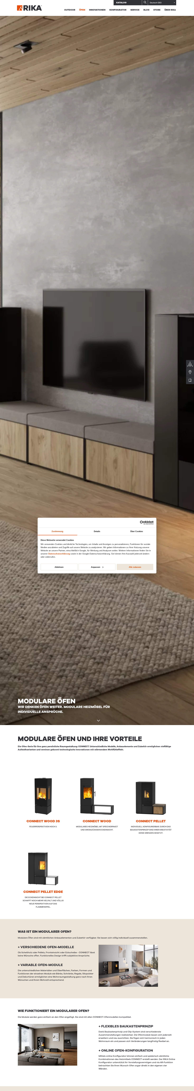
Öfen (82, 9)
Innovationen (97, 9)
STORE (156, 9)
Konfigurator (117, 9)
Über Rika (170, 9)
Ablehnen (59, 567)
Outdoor (69, 9)
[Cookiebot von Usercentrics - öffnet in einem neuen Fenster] (141, 523)
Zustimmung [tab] (57, 531)
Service (134, 9)
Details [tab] (97, 531)
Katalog (121, 2)
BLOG (146, 9)
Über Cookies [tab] (136, 531)
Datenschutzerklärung (59, 553)
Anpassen (95, 567)
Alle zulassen (135, 567)
